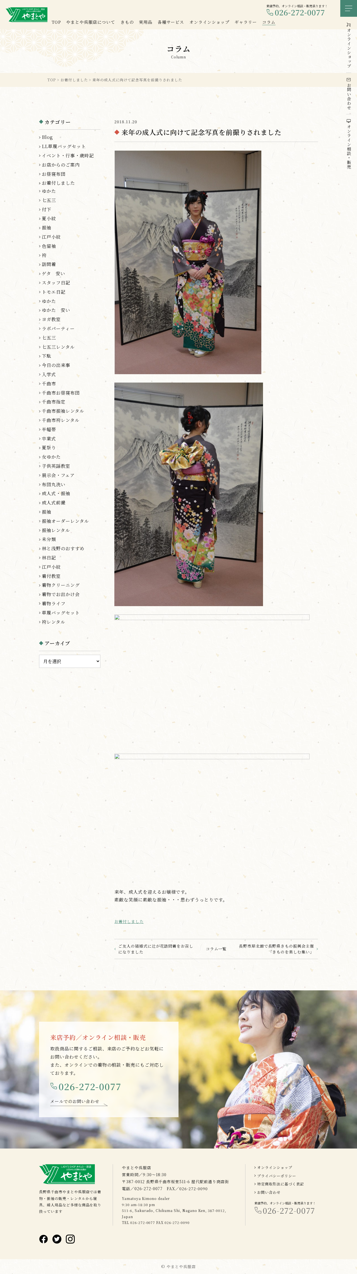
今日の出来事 (56, 365)
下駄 (46, 356)
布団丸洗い (54, 484)
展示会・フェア (58, 475)
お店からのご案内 (61, 165)
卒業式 (49, 438)
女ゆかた (51, 457)
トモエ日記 (54, 292)
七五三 (49, 200)
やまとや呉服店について (90, 22)
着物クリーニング (61, 585)
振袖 (46, 227)
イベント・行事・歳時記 (68, 155)
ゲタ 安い (53, 273)
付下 (46, 209)
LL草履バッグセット (64, 146)
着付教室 (51, 576)
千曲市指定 (54, 401)
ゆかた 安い (56, 310)
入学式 (49, 374)
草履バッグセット (61, 612)
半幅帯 (49, 429)
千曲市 (49, 383)
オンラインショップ (274, 1167)
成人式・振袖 (56, 493)
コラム (269, 22)
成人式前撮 (54, 502)
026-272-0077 (300, 12)
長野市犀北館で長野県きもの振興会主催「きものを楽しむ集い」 (276, 949)
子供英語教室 (56, 466)
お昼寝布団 (54, 174)
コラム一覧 (216, 949)
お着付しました (129, 921)
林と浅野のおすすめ (63, 548)
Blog (47, 137)
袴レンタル (53, 622)
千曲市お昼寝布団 (61, 393)
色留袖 (49, 246)
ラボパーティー (58, 328)
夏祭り (49, 447)
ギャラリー (246, 22)
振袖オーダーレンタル (65, 521)
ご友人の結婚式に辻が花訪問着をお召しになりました (155, 949)
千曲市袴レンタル (60, 420)
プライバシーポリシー (276, 1175)
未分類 (49, 539)
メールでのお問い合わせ (74, 1101)
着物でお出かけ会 (61, 594)
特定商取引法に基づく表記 (280, 1184)
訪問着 (49, 264)
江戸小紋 (51, 237)
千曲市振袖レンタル (63, 411)
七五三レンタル (58, 347)
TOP (56, 22)
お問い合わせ (269, 1192)
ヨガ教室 (51, 319)
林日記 (49, 557)
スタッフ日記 (56, 282)
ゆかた (49, 191)
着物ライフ (54, 603)
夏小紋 (49, 218)
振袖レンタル (56, 530)
